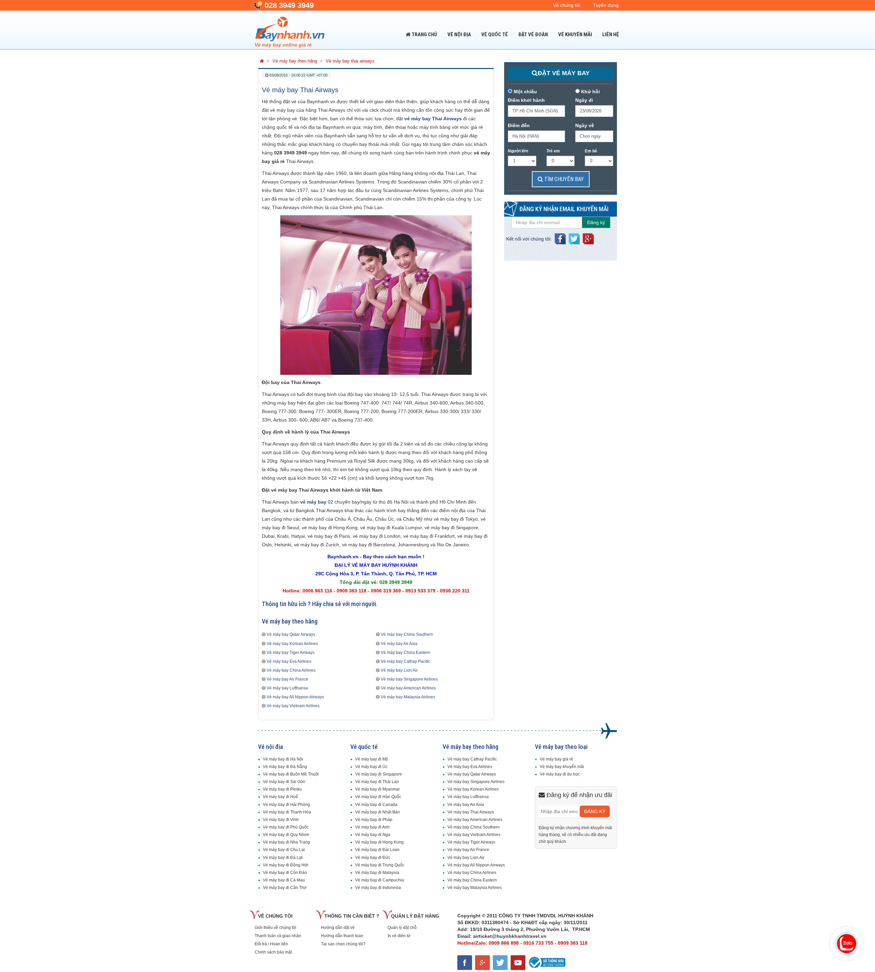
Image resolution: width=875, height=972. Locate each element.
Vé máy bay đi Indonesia (378, 887)
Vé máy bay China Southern (407, 634)
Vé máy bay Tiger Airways (290, 652)
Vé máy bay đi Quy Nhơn (286, 834)
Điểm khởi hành (526, 100)
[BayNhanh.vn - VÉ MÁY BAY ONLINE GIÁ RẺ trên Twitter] (502, 961)
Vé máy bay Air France (287, 679)
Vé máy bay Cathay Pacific (405, 661)
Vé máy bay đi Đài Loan (377, 849)
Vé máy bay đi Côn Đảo (285, 872)
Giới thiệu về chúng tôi (275, 927)
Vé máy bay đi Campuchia (379, 880)
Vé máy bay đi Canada (376, 804)
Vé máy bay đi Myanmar (377, 789)
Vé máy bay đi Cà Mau (284, 880)
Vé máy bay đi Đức (372, 857)
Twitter (574, 236)
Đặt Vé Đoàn (533, 34)
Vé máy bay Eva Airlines (289, 661)
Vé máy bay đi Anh (372, 827)
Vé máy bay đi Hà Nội (283, 759)
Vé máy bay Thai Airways (300, 90)
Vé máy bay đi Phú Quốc (286, 827)
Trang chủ (423, 34)
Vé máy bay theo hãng (470, 746)
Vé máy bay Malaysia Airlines (408, 697)
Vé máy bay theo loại (561, 746)
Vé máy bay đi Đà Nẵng (285, 766)
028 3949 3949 (289, 5)
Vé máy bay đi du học (560, 774)
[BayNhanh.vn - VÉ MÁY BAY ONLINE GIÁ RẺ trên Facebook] (466, 961)
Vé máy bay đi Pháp (373, 819)
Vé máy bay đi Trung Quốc (379, 865)
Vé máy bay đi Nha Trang (286, 842)
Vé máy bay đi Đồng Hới (285, 865)
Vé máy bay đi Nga (372, 834)
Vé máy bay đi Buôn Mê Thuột (291, 774)
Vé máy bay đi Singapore (378, 774)
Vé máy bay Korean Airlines (292, 643)
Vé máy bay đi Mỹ (371, 759)
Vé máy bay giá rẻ (556, 759)
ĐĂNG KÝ (594, 811)
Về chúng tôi (566, 5)
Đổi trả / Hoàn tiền (271, 944)
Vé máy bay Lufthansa (287, 688)
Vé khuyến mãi (575, 34)
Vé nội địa (459, 34)
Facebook (560, 236)
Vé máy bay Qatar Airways (291, 634)
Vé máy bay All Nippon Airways (295, 697)
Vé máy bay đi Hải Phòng (286, 804)
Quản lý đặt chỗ (402, 927)
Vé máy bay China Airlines (291, 670)
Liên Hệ (610, 34)
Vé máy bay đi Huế (280, 796)
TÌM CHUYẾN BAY (563, 179)
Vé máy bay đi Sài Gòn (284, 781)
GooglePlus (588, 236)
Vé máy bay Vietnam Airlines (293, 705)
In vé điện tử (399, 935)
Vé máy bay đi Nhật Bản (377, 812)
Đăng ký (596, 222)
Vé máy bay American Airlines (408, 688)
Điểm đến (519, 125)
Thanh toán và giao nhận (278, 935)
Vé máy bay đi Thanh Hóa (287, 812)
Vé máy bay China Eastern (405, 652)
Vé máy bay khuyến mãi (562, 766)
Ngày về (584, 125)
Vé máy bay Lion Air (399, 670)
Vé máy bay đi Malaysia (377, 872)
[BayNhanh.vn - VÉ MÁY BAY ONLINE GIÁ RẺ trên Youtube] (519, 961)
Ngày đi (584, 100)
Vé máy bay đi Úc (371, 766)
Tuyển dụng (606, 5)
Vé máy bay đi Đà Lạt (282, 857)
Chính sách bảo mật (273, 952)
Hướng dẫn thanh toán (342, 935)
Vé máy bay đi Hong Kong (379, 842)
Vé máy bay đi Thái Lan (377, 781)
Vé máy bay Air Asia (399, 643)
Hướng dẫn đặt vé (338, 927)
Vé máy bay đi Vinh (281, 819)
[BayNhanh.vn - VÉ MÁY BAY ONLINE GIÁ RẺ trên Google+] (484, 961)
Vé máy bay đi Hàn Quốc (378, 796)
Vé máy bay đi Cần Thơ (285, 887)
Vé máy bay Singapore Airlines (409, 679)
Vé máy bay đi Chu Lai (284, 849)
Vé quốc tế (494, 34)
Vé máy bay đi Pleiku (282, 789)
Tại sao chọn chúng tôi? (343, 944)
